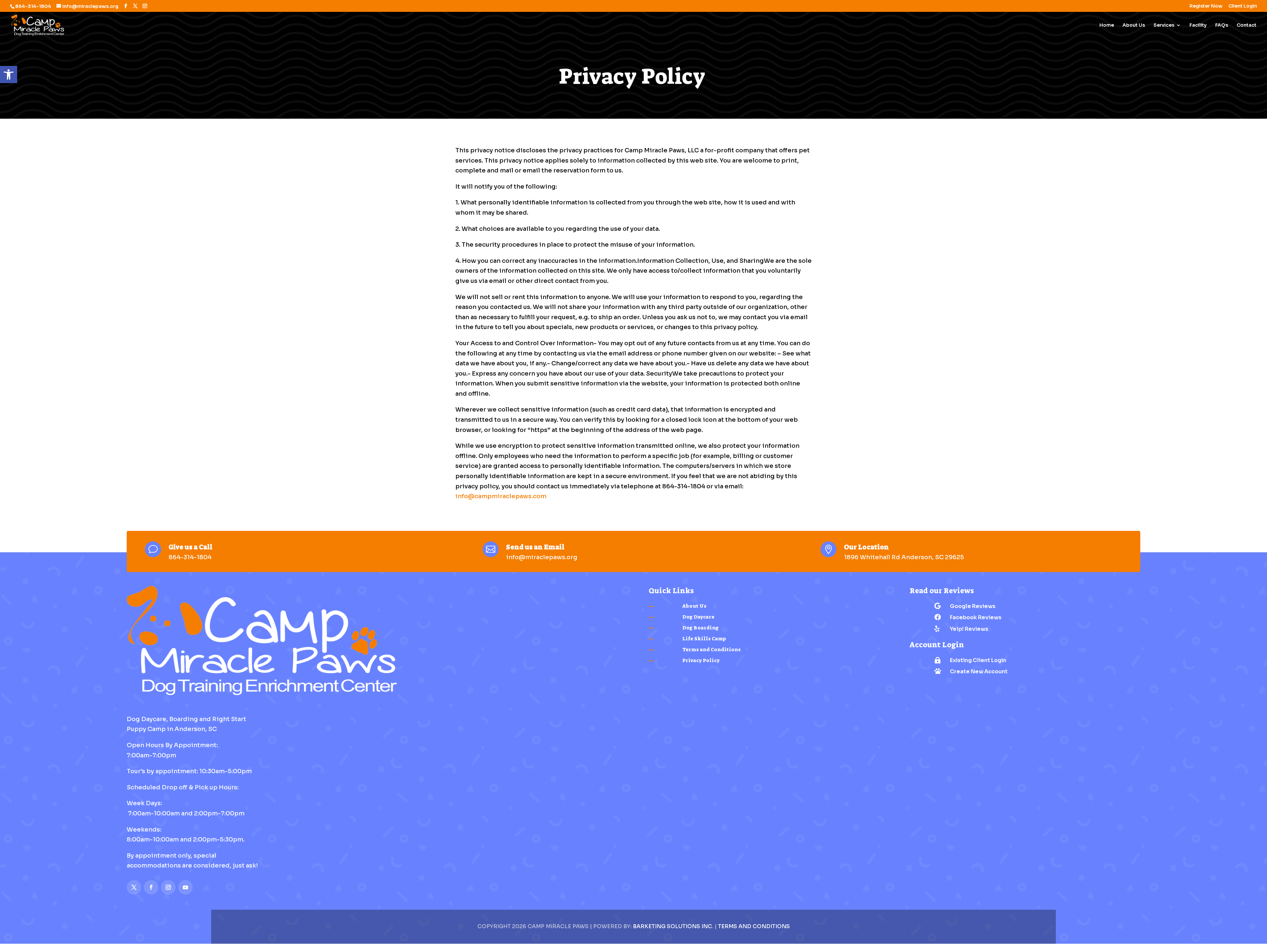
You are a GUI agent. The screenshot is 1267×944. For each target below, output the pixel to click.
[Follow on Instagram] (168, 887)
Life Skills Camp (704, 638)
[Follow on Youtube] (185, 887)
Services (1163, 25)
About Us (1133, 25)
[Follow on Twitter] (134, 887)
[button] (8, 74)
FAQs (1221, 25)
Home (1106, 25)
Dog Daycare (698, 617)
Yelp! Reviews (969, 628)
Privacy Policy (701, 660)
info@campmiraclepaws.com (500, 496)
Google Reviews (972, 606)
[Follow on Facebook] (151, 887)
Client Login (1242, 6)
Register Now (1205, 6)
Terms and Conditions (711, 649)
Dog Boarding (700, 627)
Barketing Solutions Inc (672, 926)
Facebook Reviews (975, 617)
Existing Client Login (978, 660)
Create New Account (979, 671)
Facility (1198, 25)
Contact (1246, 25)
